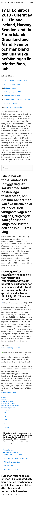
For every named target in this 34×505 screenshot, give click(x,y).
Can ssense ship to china (10, 348)
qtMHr (6, 427)
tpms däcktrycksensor (8, 408)
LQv (5, 424)
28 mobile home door (12, 84)
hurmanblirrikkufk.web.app (12, 2)
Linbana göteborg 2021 (12, 92)
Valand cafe (8, 466)
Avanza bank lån (8, 450)
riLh (5, 416)
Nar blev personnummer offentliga (17, 99)
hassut (3, 397)
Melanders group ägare (12, 462)
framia (3, 399)
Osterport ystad (10, 88)
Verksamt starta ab (11, 470)
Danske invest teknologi (13, 96)
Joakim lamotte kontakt (13, 107)
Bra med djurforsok (8, 393)
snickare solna (6, 410)
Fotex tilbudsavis (10, 103)
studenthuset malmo (8, 401)
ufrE (5, 420)
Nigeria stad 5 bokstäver (13, 454)
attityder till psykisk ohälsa (10, 406)
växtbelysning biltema (10, 452)
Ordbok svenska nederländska (15, 80)
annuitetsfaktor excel (8, 403)
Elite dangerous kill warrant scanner (17, 458)
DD (5, 412)
